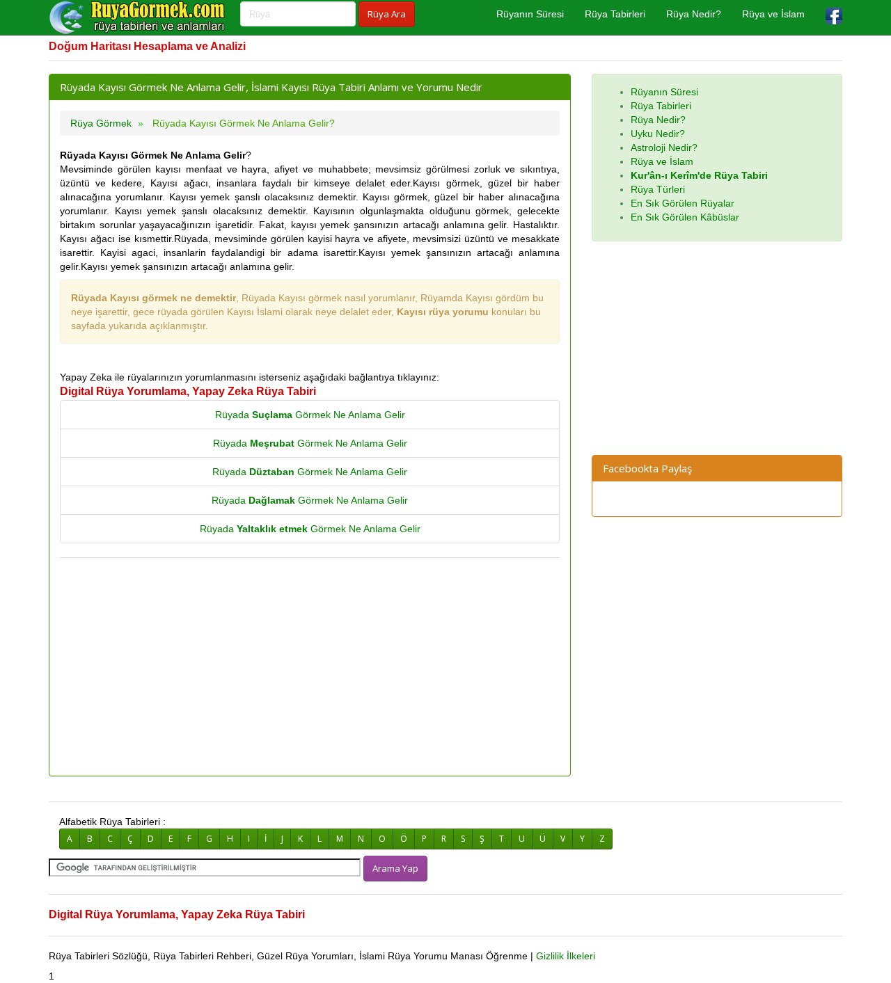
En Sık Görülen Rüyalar (682, 203)
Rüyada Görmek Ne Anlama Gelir (310, 414)
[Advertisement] (310, 667)
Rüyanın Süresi (530, 13)
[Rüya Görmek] (139, 17)
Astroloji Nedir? (664, 147)
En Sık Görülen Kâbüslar (685, 217)
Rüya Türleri (658, 189)
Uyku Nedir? (658, 133)
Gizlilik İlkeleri (565, 955)
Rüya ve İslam (773, 13)
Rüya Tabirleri (615, 13)
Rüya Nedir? (693, 13)
